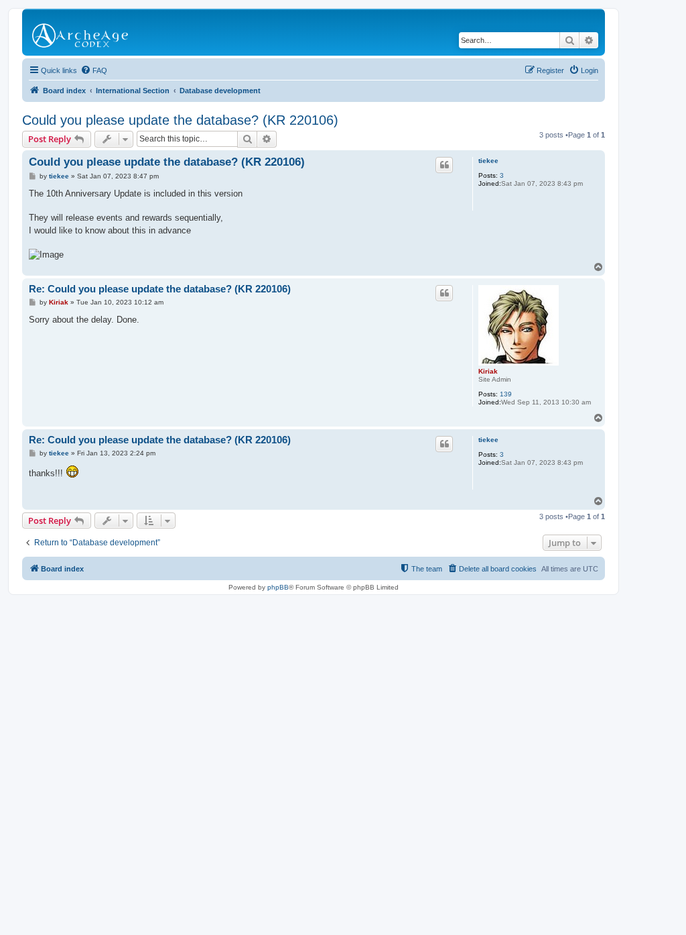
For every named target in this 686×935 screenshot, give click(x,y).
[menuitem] (93, 70)
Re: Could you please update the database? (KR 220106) (160, 288)
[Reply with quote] (444, 165)
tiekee (488, 160)
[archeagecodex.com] (81, 32)
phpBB (278, 587)
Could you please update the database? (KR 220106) (180, 120)
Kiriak (488, 371)
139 (506, 394)
